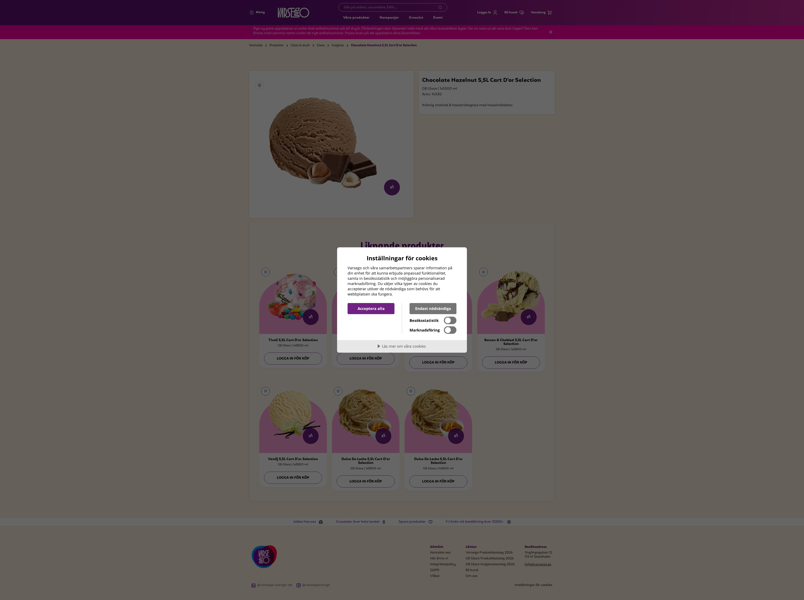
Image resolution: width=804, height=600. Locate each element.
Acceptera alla (371, 308)
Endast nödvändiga (433, 308)
